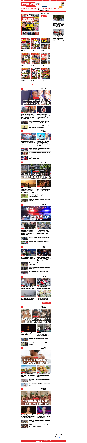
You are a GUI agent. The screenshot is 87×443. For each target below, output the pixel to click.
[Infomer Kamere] (39, 4)
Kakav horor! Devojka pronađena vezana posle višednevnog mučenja (43, 287)
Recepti (49, 8)
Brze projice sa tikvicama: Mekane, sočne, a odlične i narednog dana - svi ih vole (43, 375)
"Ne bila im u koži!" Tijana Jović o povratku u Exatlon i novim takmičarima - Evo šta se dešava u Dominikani (43, 143)
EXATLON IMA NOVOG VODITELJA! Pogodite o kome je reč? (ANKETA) (39, 152)
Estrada (36, 398)
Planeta (22, 296)
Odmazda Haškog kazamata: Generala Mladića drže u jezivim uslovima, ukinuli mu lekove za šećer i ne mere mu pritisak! (40, 126)
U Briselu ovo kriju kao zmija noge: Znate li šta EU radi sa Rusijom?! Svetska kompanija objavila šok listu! (43, 299)
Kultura (36, 316)
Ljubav (36, 357)
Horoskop (35, 8)
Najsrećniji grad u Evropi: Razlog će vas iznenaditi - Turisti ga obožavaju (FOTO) (28, 375)
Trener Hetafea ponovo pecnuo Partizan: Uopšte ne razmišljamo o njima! (28, 259)
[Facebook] (55, 434)
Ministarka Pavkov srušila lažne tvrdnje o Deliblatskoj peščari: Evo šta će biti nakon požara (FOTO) (43, 189)
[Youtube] (59, 434)
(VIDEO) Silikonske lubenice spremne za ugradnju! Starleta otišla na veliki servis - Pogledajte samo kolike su (39, 425)
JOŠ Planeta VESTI (46, 302)
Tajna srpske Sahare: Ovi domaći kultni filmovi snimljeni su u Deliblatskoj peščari (36, 320)
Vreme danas (30, 8)
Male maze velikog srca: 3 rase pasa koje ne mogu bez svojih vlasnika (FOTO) (39, 380)
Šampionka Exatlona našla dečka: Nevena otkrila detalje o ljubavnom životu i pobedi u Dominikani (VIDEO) (39, 149)
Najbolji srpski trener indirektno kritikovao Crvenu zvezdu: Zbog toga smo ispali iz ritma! (39, 268)
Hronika (36, 213)
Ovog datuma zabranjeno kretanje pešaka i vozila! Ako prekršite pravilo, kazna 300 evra (36, 175)
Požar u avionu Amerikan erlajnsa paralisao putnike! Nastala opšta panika (27, 299)
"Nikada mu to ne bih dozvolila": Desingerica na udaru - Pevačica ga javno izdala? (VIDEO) (43, 416)
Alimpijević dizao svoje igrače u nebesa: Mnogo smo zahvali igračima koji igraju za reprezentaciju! (44, 259)
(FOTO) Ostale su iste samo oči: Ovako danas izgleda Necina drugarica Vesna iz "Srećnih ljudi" (43, 334)
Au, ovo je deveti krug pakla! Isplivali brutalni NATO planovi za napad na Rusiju (31, 0)
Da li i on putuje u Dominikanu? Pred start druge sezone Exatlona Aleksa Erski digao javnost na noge (39, 157)
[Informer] (43, 4)
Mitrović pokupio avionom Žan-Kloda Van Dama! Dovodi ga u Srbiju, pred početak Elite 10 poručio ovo (36, 402)
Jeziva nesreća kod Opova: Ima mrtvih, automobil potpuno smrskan (39, 237)
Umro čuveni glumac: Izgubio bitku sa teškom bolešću (28, 333)
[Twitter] (56, 434)
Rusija (52, 8)
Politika (36, 98)
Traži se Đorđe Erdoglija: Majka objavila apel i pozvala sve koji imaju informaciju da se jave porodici (39, 195)
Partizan (22, 255)
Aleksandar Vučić (24, 8)
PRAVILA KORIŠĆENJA (46, 436)
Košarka (38, 255)
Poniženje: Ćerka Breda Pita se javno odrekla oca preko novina (38, 338)
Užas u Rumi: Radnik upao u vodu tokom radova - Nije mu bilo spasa (39, 241)
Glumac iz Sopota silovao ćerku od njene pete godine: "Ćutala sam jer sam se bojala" (39, 343)
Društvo (36, 171)
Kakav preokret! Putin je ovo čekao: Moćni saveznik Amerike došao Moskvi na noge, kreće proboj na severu (58, 37)
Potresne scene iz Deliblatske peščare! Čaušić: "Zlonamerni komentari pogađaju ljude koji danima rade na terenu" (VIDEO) (27, 190)
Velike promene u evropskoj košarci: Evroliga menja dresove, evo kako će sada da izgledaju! (40, 263)
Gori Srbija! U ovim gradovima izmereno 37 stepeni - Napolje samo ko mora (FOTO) (39, 200)
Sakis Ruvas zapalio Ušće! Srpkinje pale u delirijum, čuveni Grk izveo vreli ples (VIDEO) (39, 421)
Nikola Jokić (45, 8)
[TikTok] (61, 434)
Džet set (34, 436)
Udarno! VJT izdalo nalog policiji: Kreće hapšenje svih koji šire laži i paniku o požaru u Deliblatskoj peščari (43, 116)
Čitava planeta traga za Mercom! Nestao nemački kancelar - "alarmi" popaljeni (28, 287)
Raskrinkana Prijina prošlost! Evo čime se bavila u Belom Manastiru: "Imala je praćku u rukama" (28, 416)
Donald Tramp (56, 8)
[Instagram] (57, 434)
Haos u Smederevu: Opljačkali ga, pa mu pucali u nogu (36, 218)
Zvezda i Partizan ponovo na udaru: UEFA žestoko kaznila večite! (38, 271)
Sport (33, 433)
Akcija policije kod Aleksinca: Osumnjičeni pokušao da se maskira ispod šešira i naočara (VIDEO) (43, 232)
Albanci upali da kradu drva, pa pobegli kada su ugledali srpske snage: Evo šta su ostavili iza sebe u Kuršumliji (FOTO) (28, 232)
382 (37, 84)
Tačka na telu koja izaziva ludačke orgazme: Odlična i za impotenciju (36, 361)
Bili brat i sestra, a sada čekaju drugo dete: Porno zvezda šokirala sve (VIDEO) (39, 384)
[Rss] (60, 434)
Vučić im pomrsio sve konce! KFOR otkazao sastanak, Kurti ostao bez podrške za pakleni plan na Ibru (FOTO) (56, 0)
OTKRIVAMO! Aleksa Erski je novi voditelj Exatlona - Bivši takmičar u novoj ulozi (28, 143)
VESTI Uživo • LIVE (47, 441)
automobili (40, 8)
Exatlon (22, 139)
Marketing (45, 433)
